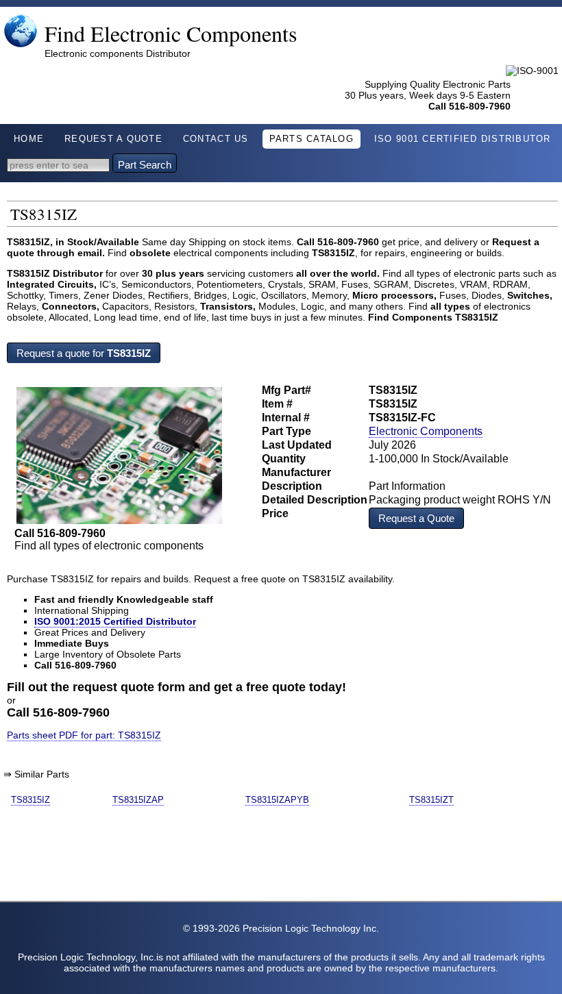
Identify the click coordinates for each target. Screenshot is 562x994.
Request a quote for (83, 353)
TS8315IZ (30, 800)
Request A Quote (113, 139)
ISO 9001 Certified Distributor (462, 139)
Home (29, 139)
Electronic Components (425, 431)
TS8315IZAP (138, 800)
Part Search (144, 165)
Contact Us (216, 139)
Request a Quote (416, 518)
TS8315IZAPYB (277, 800)
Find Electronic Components (171, 33)
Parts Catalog (311, 139)
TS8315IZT (431, 800)
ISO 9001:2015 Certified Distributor (115, 621)
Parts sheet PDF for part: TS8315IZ (84, 735)
